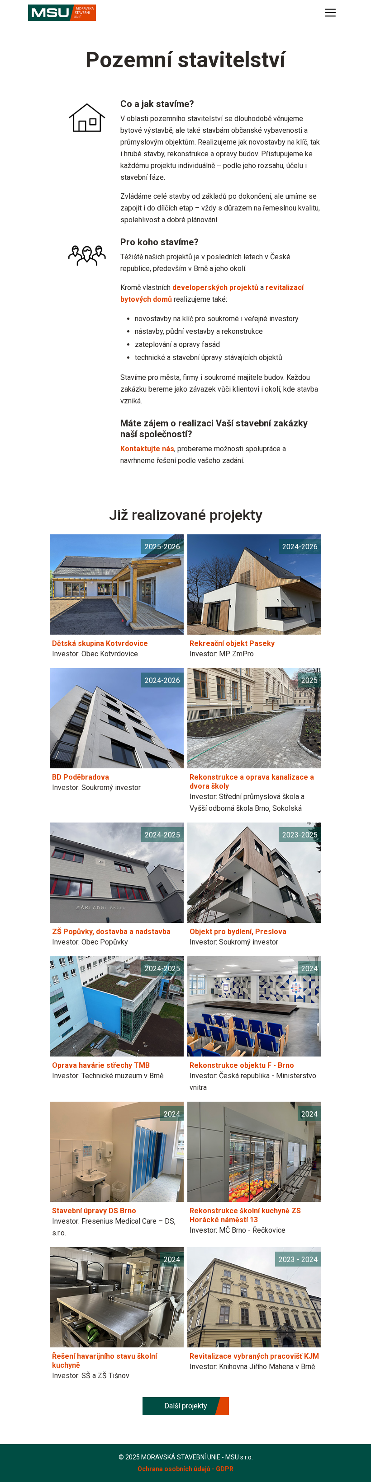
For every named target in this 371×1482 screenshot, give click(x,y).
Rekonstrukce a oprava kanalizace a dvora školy (252, 781)
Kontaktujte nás (147, 448)
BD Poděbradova (80, 777)
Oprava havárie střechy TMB (101, 1065)
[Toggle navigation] (330, 13)
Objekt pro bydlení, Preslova (238, 931)
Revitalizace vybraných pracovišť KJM (254, 1356)
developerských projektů (215, 287)
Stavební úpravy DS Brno (94, 1210)
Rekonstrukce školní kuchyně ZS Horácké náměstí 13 (245, 1215)
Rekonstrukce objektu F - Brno (242, 1065)
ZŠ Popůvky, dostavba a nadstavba (111, 931)
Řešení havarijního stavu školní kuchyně (104, 1361)
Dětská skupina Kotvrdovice (100, 643)
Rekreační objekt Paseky (232, 643)
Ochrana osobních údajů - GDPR (185, 1469)
